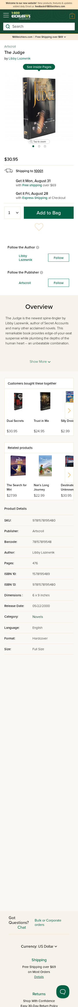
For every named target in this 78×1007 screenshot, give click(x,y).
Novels (37, 617)
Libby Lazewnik (20, 58)
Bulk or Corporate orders (48, 922)
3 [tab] (45, 147)
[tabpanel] (39, 108)
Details (39, 977)
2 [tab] (39, 147)
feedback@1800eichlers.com (50, 6)
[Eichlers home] (20, 15)
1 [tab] (33, 147)
